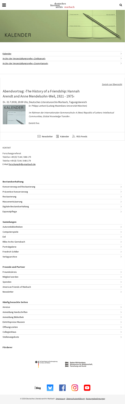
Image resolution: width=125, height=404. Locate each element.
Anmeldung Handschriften (15, 312)
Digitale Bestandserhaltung (16, 206)
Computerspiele (10, 231)
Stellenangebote (11, 336)
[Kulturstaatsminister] (46, 365)
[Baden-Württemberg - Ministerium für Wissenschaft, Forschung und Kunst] (78, 365)
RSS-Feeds (81, 136)
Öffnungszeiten (10, 327)
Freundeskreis (10, 271)
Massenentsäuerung (12, 201)
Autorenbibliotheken (13, 226)
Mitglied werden (10, 276)
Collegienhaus (9, 331)
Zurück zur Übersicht (112, 84)
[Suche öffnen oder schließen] (121, 5)
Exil (4, 236)
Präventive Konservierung (15, 191)
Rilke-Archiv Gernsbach (14, 241)
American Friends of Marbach (17, 286)
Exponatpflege (10, 211)
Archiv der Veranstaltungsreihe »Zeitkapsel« (24, 58)
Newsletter (47, 136)
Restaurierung (9, 196)
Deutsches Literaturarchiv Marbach (62, 5)
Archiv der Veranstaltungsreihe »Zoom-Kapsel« (25, 63)
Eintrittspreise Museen (14, 322)
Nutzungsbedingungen (95, 398)
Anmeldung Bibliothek (13, 317)
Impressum (60, 398)
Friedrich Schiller (11, 251)
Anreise (6, 307)
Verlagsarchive (10, 256)
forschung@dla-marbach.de (22, 164)
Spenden (7, 281)
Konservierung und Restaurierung (19, 186)
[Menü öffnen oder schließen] (4, 5)
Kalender (7, 53)
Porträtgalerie (9, 246)
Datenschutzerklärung (75, 398)
